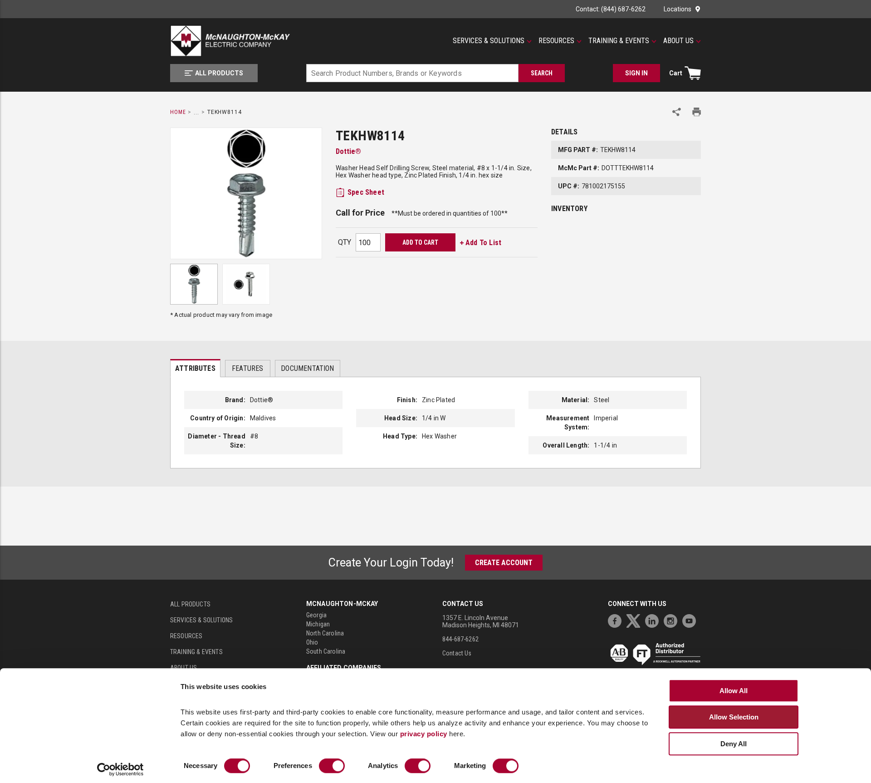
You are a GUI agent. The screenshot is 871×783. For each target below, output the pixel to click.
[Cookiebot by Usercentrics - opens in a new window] (120, 770)
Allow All (733, 690)
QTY (344, 242)
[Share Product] (676, 112)
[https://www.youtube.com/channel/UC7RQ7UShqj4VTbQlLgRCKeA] (691, 620)
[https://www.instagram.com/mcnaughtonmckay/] (673, 620)
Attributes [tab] (195, 368)
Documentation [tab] (307, 368)
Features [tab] (247, 368)
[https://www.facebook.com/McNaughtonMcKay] (617, 620)
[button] (492, 41)
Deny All (733, 744)
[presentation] (195, 368)
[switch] (332, 766)
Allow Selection (733, 717)
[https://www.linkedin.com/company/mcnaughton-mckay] (654, 620)
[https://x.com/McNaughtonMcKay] (635, 620)
